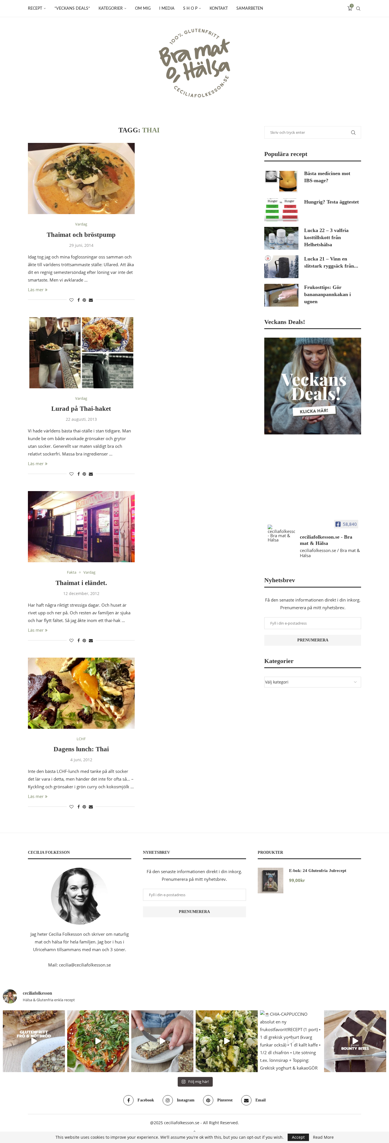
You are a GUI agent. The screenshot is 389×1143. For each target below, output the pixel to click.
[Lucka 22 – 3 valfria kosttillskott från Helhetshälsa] (281, 238)
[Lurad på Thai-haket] (81, 352)
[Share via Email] (91, 300)
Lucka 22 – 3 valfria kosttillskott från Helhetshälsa (326, 237)
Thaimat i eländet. (81, 582)
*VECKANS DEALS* (72, 9)
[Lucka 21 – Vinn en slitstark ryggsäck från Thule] (281, 266)
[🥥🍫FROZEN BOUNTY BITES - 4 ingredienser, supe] (355, 1041)
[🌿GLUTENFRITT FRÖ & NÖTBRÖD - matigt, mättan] (34, 1041)
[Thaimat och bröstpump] (81, 178)
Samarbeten (249, 9)
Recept (35, 9)
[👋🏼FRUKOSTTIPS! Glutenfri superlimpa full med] (162, 1041)
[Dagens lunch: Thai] (81, 693)
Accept (298, 1137)
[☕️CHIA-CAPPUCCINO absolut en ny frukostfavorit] (291, 1041)
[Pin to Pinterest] (84, 300)
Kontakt (219, 9)
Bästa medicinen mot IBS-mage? (327, 177)
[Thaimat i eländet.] (81, 526)
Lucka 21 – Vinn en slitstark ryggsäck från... (331, 262)
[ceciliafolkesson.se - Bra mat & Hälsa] (281, 533)
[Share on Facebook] (78, 300)
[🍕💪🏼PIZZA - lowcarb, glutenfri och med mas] (98, 1041)
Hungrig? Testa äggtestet (331, 202)
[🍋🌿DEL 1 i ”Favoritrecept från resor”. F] (227, 1041)
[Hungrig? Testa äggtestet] (281, 209)
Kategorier (111, 9)
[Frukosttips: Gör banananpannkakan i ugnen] (281, 295)
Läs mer (36, 289)
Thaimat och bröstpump (81, 234)
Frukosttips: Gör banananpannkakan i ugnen (327, 294)
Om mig (143, 9)
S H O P (190, 9)
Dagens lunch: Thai (81, 749)
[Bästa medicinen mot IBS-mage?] (281, 181)
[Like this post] (71, 300)
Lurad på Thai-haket (81, 408)
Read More (323, 1137)
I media (167, 9)
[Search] (358, 8)
